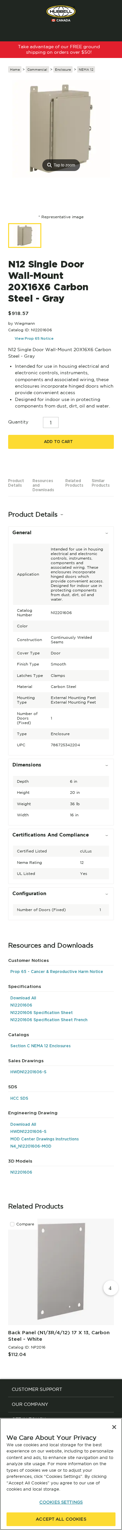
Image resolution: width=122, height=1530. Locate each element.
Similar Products (101, 483)
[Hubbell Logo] (61, 14)
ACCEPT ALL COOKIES (61, 1519)
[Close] (114, 1427)
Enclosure (63, 69)
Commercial (37, 69)
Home (15, 69)
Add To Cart (58, 441)
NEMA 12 (86, 69)
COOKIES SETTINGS (61, 1502)
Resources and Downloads (43, 485)
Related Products (74, 483)
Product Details (16, 483)
